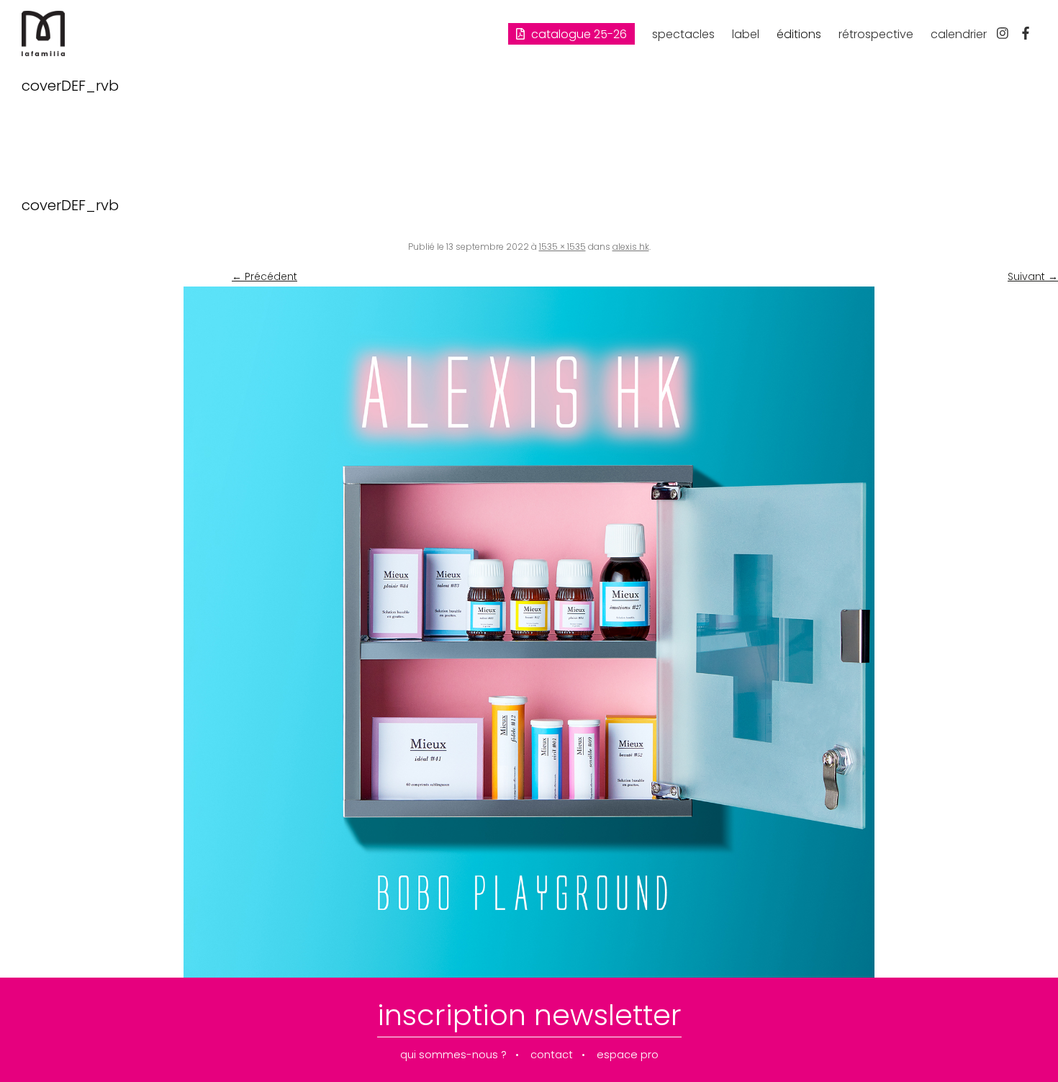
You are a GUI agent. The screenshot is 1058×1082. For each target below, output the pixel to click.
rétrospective (875, 34)
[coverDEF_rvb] (529, 632)
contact (551, 1055)
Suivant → (1033, 276)
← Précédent (264, 276)
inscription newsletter (529, 1015)
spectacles (683, 34)
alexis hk (630, 246)
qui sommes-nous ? (453, 1055)
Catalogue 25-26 (577, 34)
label (745, 34)
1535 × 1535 (562, 246)
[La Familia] (43, 52)
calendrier (959, 34)
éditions (799, 34)
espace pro (628, 1055)
